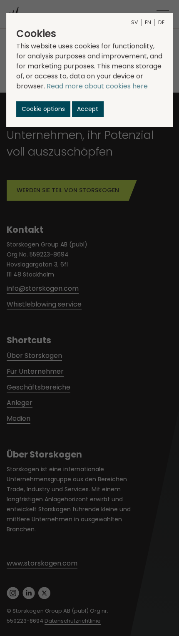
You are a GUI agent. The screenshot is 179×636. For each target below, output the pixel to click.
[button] (43, 109)
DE (161, 22)
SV (134, 22)
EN (148, 22)
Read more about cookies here (97, 86)
